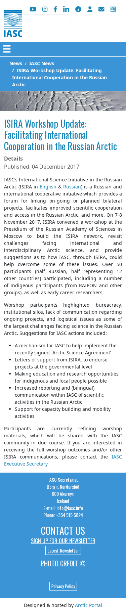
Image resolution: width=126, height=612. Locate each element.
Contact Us (63, 530)
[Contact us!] (101, 9)
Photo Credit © (63, 563)
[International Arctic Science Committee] (13, 30)
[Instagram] (44, 9)
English (48, 186)
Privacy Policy (63, 586)
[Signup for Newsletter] (78, 9)
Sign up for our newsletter (63, 541)
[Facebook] (55, 9)
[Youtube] (33, 9)
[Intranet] (89, 9)
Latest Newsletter (63, 550)
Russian (72, 186)
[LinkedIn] (66, 9)
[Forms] (113, 9)
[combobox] (37, 19)
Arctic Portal (88, 605)
